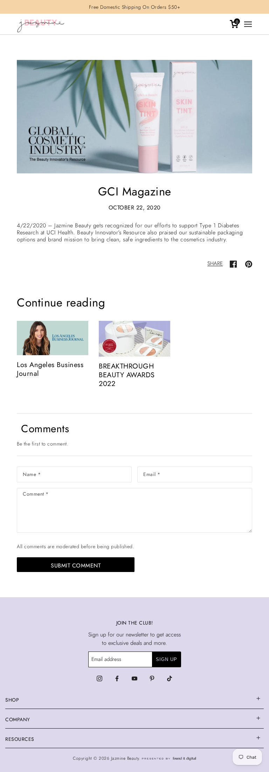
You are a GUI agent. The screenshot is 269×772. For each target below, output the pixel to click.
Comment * (37, 495)
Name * (31, 473)
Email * (152, 473)
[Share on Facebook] (233, 263)
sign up (166, 659)
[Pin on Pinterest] (248, 263)
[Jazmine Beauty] (41, 24)
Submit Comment (76, 565)
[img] (99, 678)
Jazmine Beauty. (126, 758)
